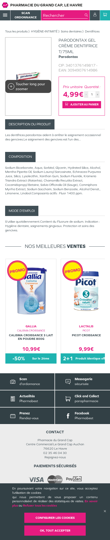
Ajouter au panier (84, 104)
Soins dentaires (71, 31)
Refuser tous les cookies (40, 505)
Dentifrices (92, 31)
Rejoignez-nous (55, 457)
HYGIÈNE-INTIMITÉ (44, 31)
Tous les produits (16, 31)
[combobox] (64, 15)
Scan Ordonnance (26, 15)
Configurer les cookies (55, 518)
